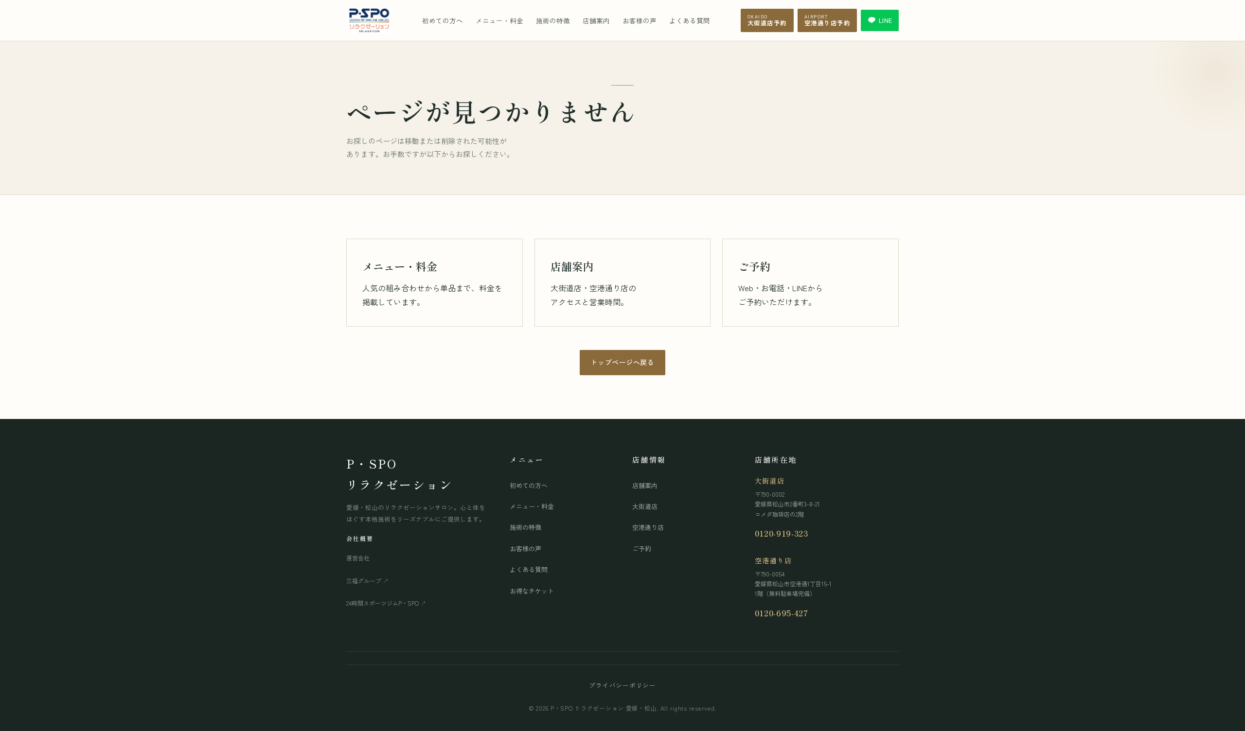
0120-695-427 (781, 613)
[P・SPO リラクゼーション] (368, 20)
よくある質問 (689, 20)
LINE (885, 20)
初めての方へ (442, 20)
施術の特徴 (553, 20)
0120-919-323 (781, 533)
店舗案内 (596, 20)
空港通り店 (648, 527)
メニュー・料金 (499, 20)
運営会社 (358, 558)
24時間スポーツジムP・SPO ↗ (386, 603)
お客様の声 (639, 20)
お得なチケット (532, 590)
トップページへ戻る (622, 362)
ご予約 (641, 548)
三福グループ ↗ (367, 580)
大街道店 (645, 506)
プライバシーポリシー (622, 685)
